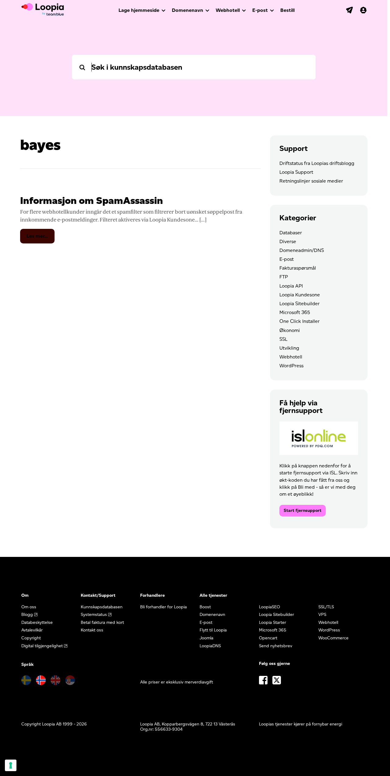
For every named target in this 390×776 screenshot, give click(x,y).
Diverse (287, 241)
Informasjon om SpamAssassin (91, 200)
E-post (260, 10)
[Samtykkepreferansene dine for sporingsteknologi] (10, 765)
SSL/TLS (326, 607)
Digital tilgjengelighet (42, 645)
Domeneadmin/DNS (301, 250)
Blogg (27, 614)
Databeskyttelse (37, 622)
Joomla (206, 638)
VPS (322, 614)
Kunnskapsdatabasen (101, 607)
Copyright (31, 638)
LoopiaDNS (210, 645)
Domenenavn (187, 10)
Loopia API (291, 286)
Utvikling (289, 348)
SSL (283, 339)
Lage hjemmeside (139, 10)
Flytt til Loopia (213, 630)
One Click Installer (299, 321)
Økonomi (289, 330)
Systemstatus (94, 614)
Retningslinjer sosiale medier (311, 181)
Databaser (290, 233)
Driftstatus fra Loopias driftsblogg (316, 163)
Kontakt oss (92, 630)
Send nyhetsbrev (275, 645)
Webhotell (228, 10)
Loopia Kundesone (299, 295)
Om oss (28, 607)
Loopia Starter (272, 622)
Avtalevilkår (32, 630)
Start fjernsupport (302, 510)
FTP (283, 277)
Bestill (287, 10)
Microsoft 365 (294, 312)
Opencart (268, 638)
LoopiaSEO (269, 607)
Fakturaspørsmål (297, 268)
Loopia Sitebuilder (299, 303)
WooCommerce (333, 638)
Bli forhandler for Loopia (163, 607)
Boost (205, 607)
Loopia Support (296, 172)
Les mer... (41, 238)
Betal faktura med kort (102, 622)
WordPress (291, 366)
